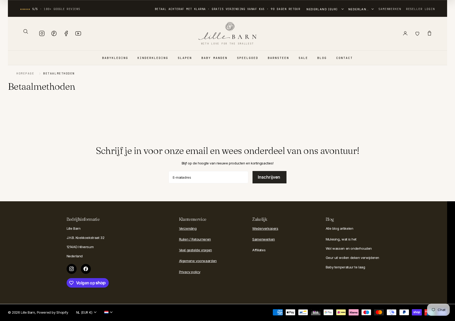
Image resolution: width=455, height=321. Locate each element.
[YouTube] (78, 33)
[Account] (405, 33)
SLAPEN (185, 58)
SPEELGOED (247, 58)
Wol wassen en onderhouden (349, 248)
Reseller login (420, 9)
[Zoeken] (25, 31)
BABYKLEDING (115, 58)
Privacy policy (190, 272)
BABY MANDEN (214, 58)
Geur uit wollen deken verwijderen (352, 257)
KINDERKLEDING (152, 58)
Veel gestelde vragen (195, 250)
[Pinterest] (54, 33)
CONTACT (344, 58)
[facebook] (86, 269)
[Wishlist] (417, 33)
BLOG (322, 58)
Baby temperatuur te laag (345, 267)
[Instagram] (41, 33)
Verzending (188, 228)
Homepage (25, 73)
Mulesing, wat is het (341, 239)
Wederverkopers (265, 228)
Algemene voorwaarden (198, 261)
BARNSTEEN (278, 58)
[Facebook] (66, 33)
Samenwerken (389, 9)
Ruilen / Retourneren (195, 239)
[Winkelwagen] (429, 33)
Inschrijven (269, 177)
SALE (303, 58)
